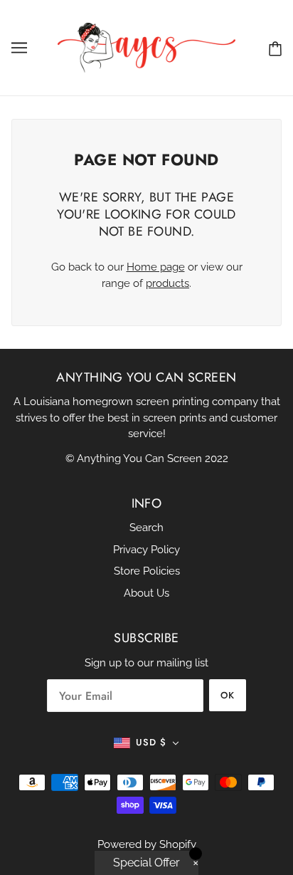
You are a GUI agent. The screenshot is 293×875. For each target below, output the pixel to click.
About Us (146, 593)
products (167, 283)
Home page (156, 267)
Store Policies (147, 571)
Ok (227, 695)
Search (146, 527)
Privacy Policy (146, 549)
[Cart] (275, 48)
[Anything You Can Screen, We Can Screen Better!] (146, 47)
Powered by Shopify (146, 844)
